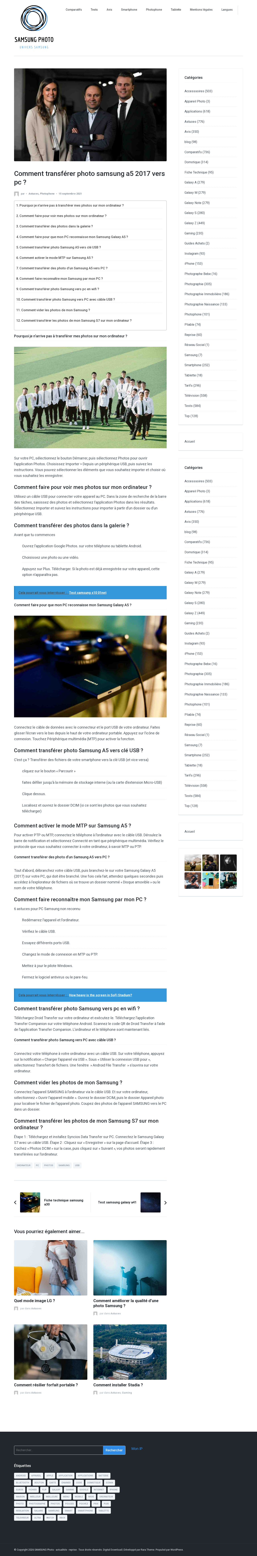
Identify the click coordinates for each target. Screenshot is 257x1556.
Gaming (127, 1392)
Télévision (192, 395)
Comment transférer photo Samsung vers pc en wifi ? (59, 289)
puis (106, 1503)
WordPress (176, 1549)
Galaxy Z (191, 223)
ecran (109, 1482)
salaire (38, 1510)
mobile (79, 1496)
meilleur (35, 1496)
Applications (193, 111)
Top (187, 416)
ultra (37, 1517)
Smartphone (129, 9)
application (65, 1475)
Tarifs (189, 385)
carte (52, 1482)
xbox (62, 1517)
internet (99, 1489)
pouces (69, 1503)
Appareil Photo (195, 101)
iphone (114, 1489)
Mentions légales (201, 9)
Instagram (192, 253)
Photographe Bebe (198, 274)
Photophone (154, 9)
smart (68, 1510)
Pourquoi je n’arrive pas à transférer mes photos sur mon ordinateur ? (71, 205)
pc (37, 1165)
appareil (36, 1475)
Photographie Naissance (202, 304)
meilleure (52, 1496)
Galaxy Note (193, 203)
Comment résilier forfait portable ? (46, 1385)
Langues (227, 9)
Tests (94, 9)
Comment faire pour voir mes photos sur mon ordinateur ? (63, 216)
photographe (37, 1503)
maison (20, 1496)
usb (77, 1165)
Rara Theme (147, 1549)
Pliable (189, 324)
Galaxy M (191, 193)
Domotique (192, 162)
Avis (109, 9)
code (79, 1482)
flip (44, 1489)
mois (91, 1496)
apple (50, 1475)
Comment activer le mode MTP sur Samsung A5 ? (56, 258)
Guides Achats (195, 243)
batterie (103, 1475)
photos (48, 1165)
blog (188, 142)
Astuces (34, 193)
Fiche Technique (196, 172)
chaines (66, 1482)
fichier (33, 1489)
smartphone (85, 1510)
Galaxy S (191, 213)
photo (20, 1503)
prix (96, 1503)
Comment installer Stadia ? (118, 1385)
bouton (39, 1482)
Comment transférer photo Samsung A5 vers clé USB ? (60, 247)
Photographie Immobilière (203, 294)
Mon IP (137, 1449)
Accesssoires (194, 91)
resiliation (22, 1510)
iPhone (189, 264)
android (21, 1475)
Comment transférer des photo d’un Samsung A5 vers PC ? (63, 268)
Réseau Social (195, 345)
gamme (70, 1489)
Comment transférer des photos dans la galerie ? (56, 226)
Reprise (190, 335)
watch (50, 1517)
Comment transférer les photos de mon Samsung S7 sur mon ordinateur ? (76, 320)
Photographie (194, 284)
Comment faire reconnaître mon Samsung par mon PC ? (61, 279)
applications (85, 1475)
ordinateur (24, 1165)
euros (19, 1489)
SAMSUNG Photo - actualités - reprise (56, 1549)
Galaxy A (191, 182)
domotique (94, 1482)
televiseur (22, 1517)
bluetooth (22, 1482)
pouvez (83, 1503)
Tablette (176, 9)
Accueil (190, 441)
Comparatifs (74, 9)
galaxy (56, 1489)
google (84, 1489)
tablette (103, 1510)
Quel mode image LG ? (34, 1301)
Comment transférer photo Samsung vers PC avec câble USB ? (68, 299)
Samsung (191, 355)
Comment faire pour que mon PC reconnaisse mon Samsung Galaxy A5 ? (73, 237)
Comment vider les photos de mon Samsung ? (55, 310)
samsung (64, 1165)
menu (66, 1496)
